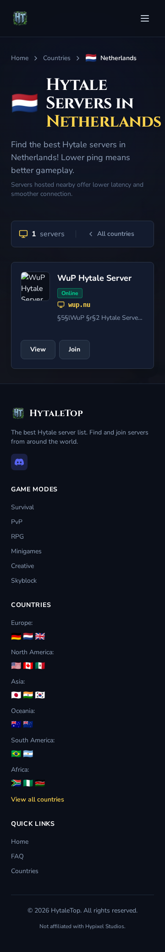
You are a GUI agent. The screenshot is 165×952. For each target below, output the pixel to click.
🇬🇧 (40, 636)
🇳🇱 (28, 636)
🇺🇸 (16, 665)
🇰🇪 (40, 783)
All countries (115, 233)
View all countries (37, 799)
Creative (22, 566)
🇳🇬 (28, 783)
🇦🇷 (28, 753)
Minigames (26, 551)
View (38, 349)
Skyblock (24, 580)
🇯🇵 (16, 695)
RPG (17, 536)
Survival (22, 507)
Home (19, 58)
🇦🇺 (16, 724)
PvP (16, 522)
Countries (57, 58)
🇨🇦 (28, 665)
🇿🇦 (16, 783)
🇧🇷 (16, 753)
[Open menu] (145, 18)
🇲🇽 (40, 665)
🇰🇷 (40, 695)
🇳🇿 (28, 724)
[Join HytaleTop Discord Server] (19, 462)
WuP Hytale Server (94, 278)
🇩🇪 (16, 636)
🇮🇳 (28, 695)
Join (74, 349)
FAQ (17, 856)
